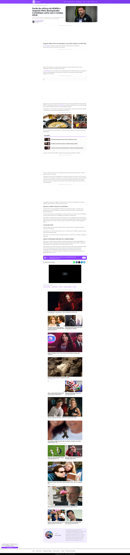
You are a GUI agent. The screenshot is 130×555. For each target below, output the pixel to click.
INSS (96, 1)
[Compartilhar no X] (79, 262)
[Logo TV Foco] (36, 1)
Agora (84, 1)
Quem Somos (39, 550)
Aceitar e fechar (9, 547)
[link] (49, 535)
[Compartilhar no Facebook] (77, 262)
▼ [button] (94, 22)
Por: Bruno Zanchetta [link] (39, 20)
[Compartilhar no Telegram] (84, 262)
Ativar (84, 257)
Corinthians (47, 45)
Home (65, 1)
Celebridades (79, 1)
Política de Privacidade (70, 550)
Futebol (88, 1)
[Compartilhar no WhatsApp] (74, 262)
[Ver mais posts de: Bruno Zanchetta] (33, 21)
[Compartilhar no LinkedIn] (82, 262)
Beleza (92, 1)
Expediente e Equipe (47, 550)
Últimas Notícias (71, 1)
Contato (62, 550)
